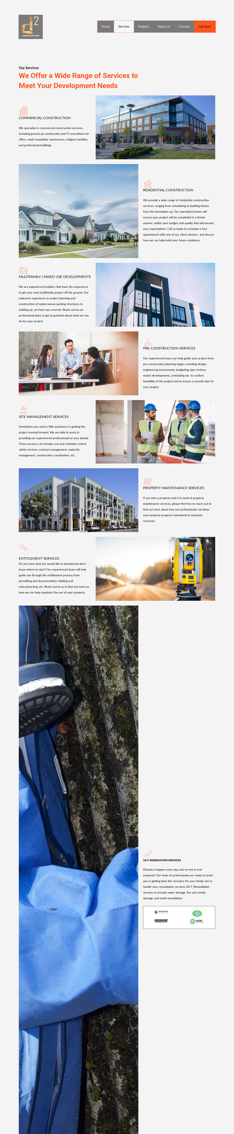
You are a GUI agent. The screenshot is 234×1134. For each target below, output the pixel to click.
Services (124, 26)
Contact (184, 26)
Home (106, 26)
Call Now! (204, 26)
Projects (143, 26)
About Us (164, 26)
